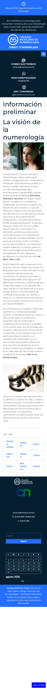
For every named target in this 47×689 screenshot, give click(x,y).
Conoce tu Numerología (23, 47)
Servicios (36, 455)
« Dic (22, 581)
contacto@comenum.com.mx (23, 67)
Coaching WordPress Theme (18, 588)
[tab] (43, 54)
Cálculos (9, 466)
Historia (36, 444)
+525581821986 (23, 81)
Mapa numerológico (23, 466)
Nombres (36, 466)
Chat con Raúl (38, 685)
